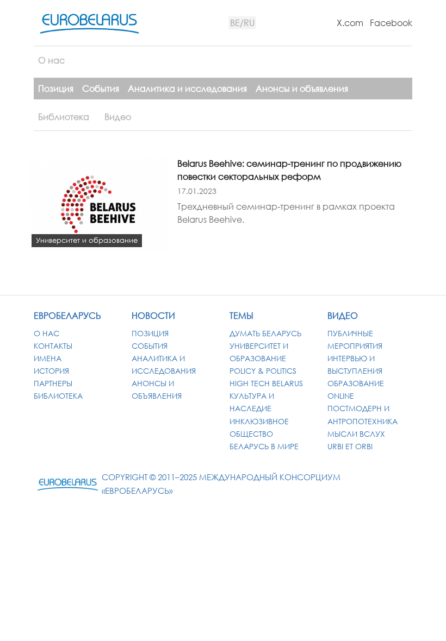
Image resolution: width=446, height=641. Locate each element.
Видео (117, 116)
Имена (47, 358)
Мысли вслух (356, 433)
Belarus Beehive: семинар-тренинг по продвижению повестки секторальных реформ (289, 170)
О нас (51, 60)
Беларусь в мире (264, 446)
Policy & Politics (263, 370)
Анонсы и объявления (302, 88)
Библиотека (63, 116)
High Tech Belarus (266, 383)
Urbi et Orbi (350, 446)
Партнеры (53, 383)
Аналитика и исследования (187, 88)
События (100, 88)
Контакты (53, 345)
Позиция (55, 88)
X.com (350, 22)
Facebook (391, 22)
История (51, 370)
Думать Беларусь (265, 333)
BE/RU (242, 22)
